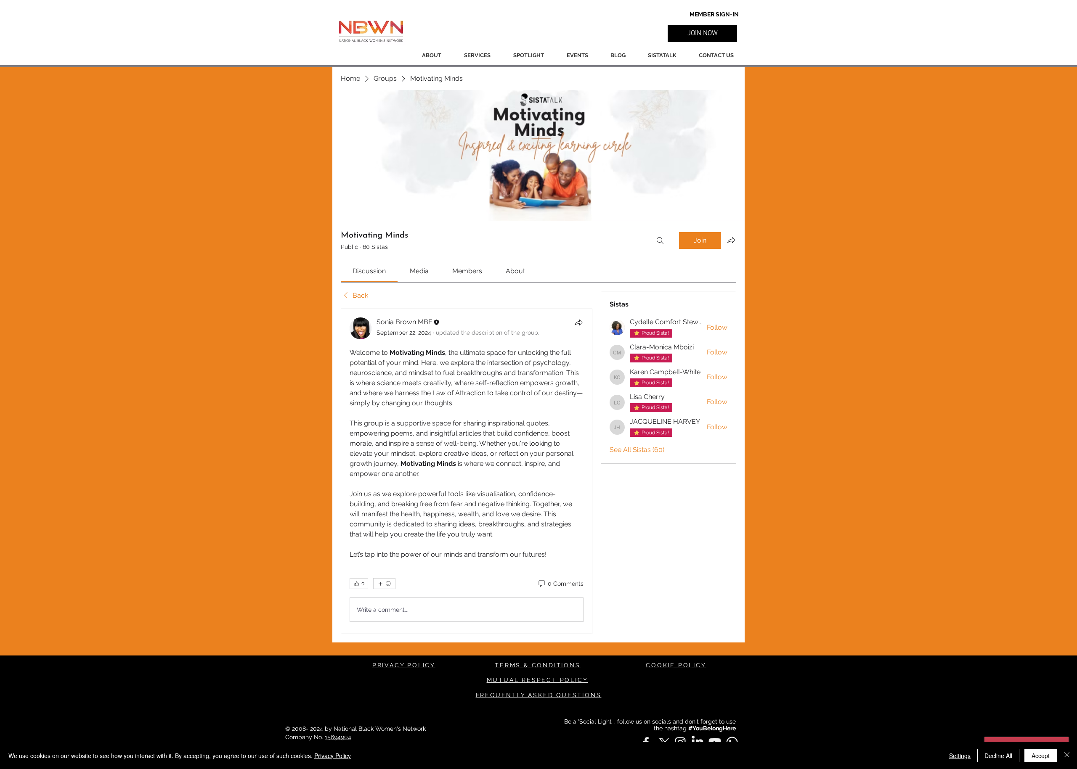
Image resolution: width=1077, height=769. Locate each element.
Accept (1041, 755)
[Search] (660, 240)
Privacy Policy (332, 755)
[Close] (1067, 755)
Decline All (998, 755)
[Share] (578, 322)
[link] (369, 271)
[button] (702, 33)
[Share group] (731, 240)
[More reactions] (384, 583)
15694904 (338, 737)
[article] (466, 471)
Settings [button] (960, 755)
